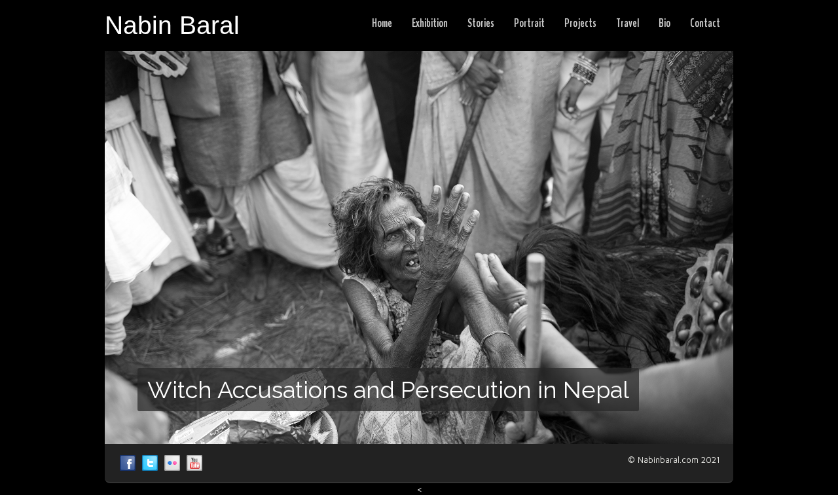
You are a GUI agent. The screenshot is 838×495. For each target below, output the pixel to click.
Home (382, 23)
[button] (419, 247)
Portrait (529, 23)
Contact (705, 23)
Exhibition (430, 23)
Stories (480, 23)
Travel (627, 23)
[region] (419, 247)
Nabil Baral (128, 463)
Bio (664, 23)
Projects (580, 23)
